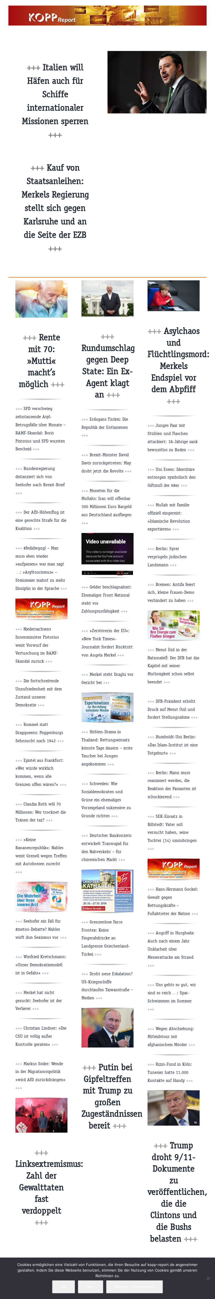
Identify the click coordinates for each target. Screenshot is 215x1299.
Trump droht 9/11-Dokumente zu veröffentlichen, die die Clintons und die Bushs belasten (177, 1192)
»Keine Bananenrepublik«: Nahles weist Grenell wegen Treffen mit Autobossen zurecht (41, 855)
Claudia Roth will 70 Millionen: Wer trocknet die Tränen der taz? (40, 812)
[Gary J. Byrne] (107, 282)
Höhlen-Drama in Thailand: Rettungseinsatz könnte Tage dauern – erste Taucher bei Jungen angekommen (106, 748)
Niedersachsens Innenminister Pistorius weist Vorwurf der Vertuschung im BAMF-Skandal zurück (37, 645)
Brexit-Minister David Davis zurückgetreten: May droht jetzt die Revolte (106, 463)
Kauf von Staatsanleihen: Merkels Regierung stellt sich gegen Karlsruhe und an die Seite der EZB (55, 208)
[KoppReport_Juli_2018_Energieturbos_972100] (174, 612)
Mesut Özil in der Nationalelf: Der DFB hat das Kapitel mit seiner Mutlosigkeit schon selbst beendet (173, 666)
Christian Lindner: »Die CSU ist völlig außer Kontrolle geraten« (40, 1036)
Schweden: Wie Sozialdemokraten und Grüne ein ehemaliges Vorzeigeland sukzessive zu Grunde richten (106, 799)
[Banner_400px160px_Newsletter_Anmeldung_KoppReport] (41, 600)
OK (63, 1286)
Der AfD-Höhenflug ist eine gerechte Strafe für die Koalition (40, 520)
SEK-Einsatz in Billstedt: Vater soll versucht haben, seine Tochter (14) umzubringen (172, 832)
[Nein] (208, 1278)
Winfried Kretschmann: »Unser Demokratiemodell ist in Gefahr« (40, 965)
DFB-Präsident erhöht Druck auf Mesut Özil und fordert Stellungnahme (173, 709)
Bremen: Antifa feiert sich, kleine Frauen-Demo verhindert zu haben (171, 592)
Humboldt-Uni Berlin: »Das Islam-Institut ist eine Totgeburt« (173, 745)
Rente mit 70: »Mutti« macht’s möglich (41, 360)
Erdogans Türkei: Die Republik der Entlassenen (104, 427)
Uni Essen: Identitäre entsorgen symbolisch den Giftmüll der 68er (172, 477)
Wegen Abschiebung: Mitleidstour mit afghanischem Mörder (171, 1036)
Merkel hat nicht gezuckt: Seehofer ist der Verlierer (38, 1000)
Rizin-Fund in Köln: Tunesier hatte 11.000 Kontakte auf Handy (170, 1072)
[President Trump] (174, 1092)
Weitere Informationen (134, 1286)
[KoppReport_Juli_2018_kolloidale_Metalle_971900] (107, 694)
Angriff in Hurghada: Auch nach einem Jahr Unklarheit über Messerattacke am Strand (171, 949)
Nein (91, 1286)
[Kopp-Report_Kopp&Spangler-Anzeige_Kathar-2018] (107, 871)
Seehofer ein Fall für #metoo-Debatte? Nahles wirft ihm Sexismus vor (41, 929)
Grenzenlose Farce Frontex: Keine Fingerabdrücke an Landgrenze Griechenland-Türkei (105, 938)
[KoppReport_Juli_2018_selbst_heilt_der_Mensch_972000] (41, 884)
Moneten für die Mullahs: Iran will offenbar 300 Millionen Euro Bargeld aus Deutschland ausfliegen (106, 506)
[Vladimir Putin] (107, 1010)
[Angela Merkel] (174, 282)
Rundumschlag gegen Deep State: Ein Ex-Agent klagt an (108, 371)
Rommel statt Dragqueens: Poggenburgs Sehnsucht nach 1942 (39, 732)
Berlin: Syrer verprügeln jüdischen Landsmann (167, 556)
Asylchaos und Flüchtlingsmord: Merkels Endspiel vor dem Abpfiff (178, 365)
